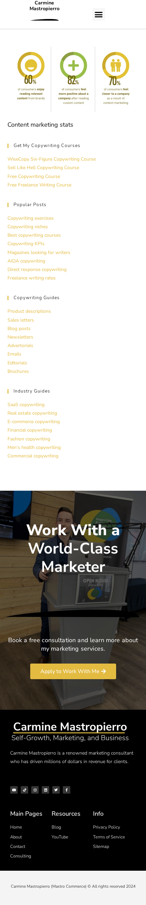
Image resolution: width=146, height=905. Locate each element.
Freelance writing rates (31, 278)
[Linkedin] (45, 790)
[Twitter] (56, 790)
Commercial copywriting (32, 456)
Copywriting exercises (30, 218)
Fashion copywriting (28, 439)
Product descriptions (29, 311)
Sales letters (20, 320)
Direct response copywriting (37, 269)
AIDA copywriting (26, 261)
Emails (14, 354)
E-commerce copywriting (33, 421)
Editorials (17, 363)
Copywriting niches (27, 226)
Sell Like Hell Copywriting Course (43, 167)
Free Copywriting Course (33, 176)
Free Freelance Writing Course (39, 185)
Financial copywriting (29, 430)
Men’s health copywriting (34, 447)
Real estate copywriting (32, 413)
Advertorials (20, 345)
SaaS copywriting (25, 404)
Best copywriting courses (34, 235)
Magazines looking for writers (38, 252)
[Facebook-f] (66, 790)
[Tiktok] (24, 790)
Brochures (18, 371)
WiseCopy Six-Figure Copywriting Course (51, 159)
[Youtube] (14, 790)
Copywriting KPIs (25, 243)
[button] (98, 14)
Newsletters (20, 337)
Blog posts (19, 328)
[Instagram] (35, 790)
